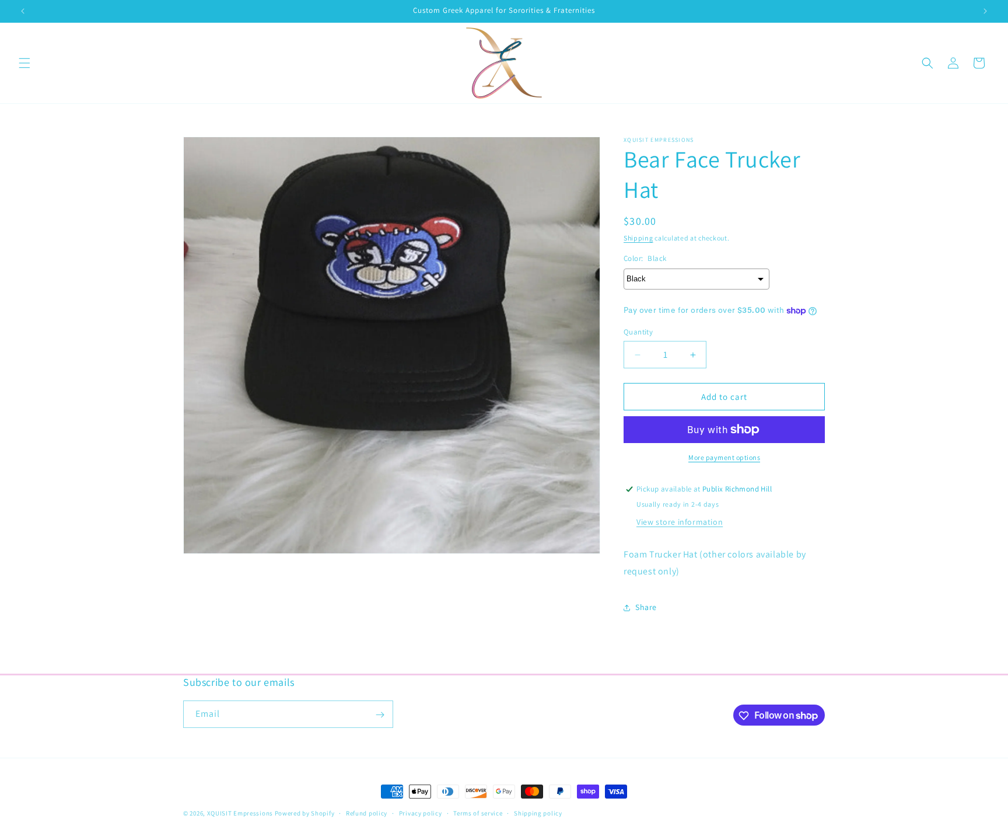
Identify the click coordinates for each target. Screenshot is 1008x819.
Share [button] (646, 607)
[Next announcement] (985, 11)
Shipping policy (538, 812)
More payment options (724, 457)
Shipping (638, 237)
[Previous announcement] (23, 11)
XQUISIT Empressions (241, 813)
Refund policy (366, 812)
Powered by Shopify (305, 813)
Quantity (638, 332)
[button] (24, 63)
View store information (679, 522)
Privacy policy (420, 812)
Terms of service (477, 812)
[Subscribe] (380, 715)
